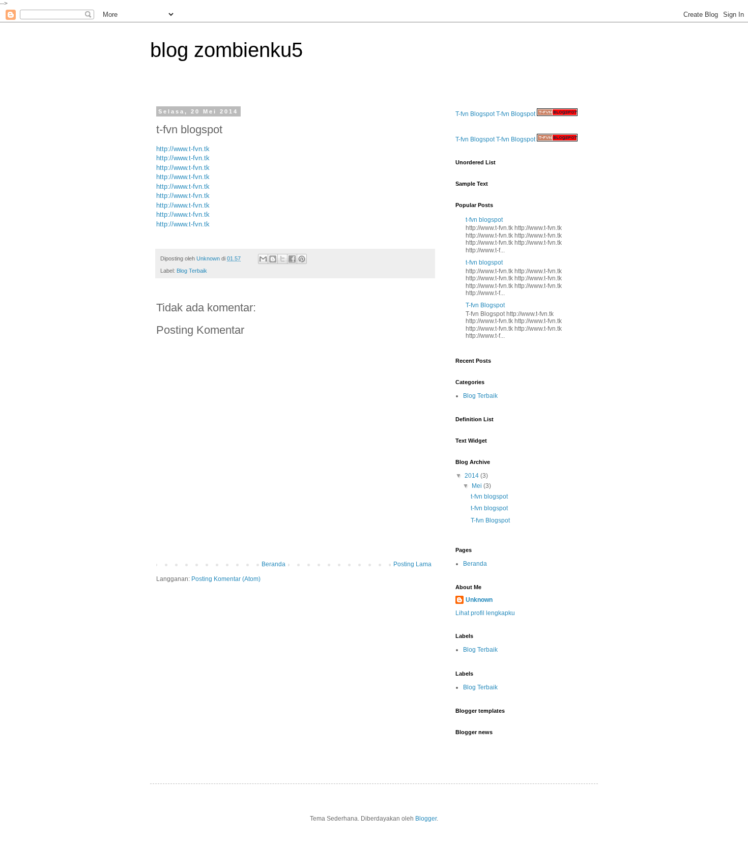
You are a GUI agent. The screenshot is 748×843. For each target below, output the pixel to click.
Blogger (426, 818)
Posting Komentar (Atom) (226, 579)
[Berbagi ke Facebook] (292, 259)
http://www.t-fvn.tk (183, 149)
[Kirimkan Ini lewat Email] (263, 259)
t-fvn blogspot (484, 219)
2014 (472, 475)
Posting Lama (412, 564)
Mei (477, 485)
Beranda (273, 564)
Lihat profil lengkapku (485, 613)
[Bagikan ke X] (282, 259)
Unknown (479, 599)
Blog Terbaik (192, 271)
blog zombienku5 (226, 50)
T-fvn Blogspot (475, 114)
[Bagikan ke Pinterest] (302, 259)
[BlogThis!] (273, 259)
